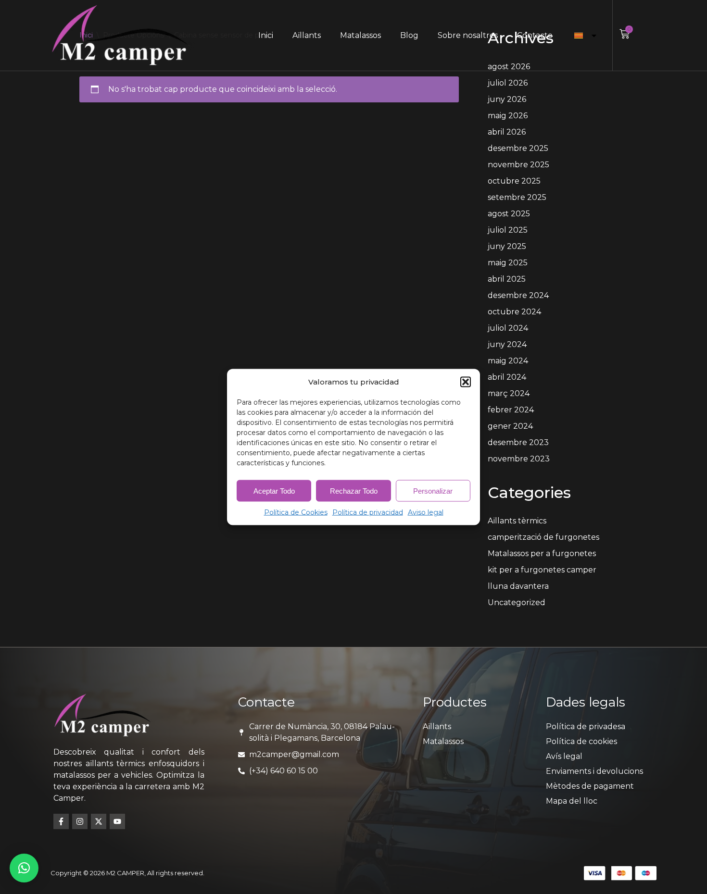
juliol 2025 (508, 230)
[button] (465, 382)
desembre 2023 (518, 442)
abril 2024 (507, 377)
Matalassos (360, 35)
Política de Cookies (296, 512)
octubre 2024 (514, 311)
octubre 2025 (514, 181)
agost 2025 (509, 213)
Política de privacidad (367, 512)
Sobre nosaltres (468, 35)
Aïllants (306, 35)
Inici (265, 35)
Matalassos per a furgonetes (542, 553)
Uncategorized (516, 602)
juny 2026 (507, 99)
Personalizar (433, 490)
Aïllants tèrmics (517, 520)
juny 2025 (507, 246)
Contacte (535, 35)
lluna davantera (518, 586)
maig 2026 (508, 115)
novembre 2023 (519, 458)
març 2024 (509, 393)
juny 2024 (507, 344)
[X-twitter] (98, 821)
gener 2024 (510, 426)
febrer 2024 (511, 409)
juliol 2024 (508, 328)
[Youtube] (117, 821)
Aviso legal (425, 512)
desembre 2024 (518, 295)
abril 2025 (507, 279)
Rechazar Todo (354, 490)
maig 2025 (508, 262)
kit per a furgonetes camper (542, 569)
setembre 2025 (517, 197)
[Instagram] (80, 821)
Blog (409, 35)
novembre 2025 (518, 164)
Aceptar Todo (274, 490)
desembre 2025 (518, 148)
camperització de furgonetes (543, 537)
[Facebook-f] (61, 821)
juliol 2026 (508, 82)
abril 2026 (507, 132)
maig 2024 (508, 360)
